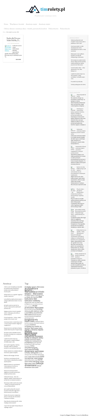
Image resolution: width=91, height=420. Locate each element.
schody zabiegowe (31, 353)
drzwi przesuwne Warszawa (34, 307)
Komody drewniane (29, 316)
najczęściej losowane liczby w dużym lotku (34, 337)
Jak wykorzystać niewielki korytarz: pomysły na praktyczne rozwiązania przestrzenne (13, 334)
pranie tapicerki (37, 342)
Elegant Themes (70, 415)
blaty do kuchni (32, 297)
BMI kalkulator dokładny (32, 300)
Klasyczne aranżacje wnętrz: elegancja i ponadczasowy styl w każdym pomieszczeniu (12, 372)
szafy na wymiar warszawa (34, 357)
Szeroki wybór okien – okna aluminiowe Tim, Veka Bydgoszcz (78, 69)
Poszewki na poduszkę (76, 81)
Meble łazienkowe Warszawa (31, 333)
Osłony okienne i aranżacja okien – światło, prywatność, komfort (25, 29)
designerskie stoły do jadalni (32, 302)
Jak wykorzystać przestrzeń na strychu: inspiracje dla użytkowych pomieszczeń (12, 307)
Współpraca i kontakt (17, 24)
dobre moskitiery (34, 304)
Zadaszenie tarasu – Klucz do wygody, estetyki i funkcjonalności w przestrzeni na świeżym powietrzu (13, 378)
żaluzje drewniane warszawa (33, 366)
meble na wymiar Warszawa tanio (34, 327)
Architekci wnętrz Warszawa (34, 287)
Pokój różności (53, 29)
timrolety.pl (16, 43)
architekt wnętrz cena (31, 295)
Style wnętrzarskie (34, 356)
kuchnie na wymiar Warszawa (32, 323)
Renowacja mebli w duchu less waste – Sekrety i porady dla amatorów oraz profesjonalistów (13, 384)
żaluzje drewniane (34, 364)
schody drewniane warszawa (34, 350)
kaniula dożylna (36, 314)
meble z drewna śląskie (34, 330)
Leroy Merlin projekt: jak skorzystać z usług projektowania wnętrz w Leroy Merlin (13, 301)
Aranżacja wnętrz (31, 24)
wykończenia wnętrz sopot (31, 360)
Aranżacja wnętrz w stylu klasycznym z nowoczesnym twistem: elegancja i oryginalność (13, 323)
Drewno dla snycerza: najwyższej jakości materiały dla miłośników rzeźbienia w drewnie (12, 397)
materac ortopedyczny (30, 325)
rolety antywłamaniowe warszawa (31, 347)
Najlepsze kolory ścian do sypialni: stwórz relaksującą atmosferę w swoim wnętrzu (12, 313)
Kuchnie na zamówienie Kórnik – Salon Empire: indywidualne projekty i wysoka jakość (13, 360)
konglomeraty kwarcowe (31, 320)
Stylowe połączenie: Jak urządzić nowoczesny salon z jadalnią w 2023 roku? (78, 41)
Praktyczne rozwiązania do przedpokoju (33, 341)
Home (6, 24)
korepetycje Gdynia (39, 321)
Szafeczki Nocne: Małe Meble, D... (13, 39)
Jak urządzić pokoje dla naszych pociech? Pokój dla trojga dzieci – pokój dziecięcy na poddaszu (78, 213)
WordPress (85, 415)
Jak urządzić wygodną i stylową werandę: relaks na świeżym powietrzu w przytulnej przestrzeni (12, 346)
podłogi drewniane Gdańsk (33, 339)
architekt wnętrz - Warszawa (34, 293)
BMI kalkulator (33, 298)
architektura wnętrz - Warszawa (31, 290)
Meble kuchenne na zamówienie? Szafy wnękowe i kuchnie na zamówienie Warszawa (12, 366)
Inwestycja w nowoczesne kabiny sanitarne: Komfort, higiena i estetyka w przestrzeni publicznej (77, 112)
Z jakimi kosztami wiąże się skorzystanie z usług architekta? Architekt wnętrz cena (12, 340)
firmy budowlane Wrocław (30, 309)
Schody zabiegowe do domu (78, 84)
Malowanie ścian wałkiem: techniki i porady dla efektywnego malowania (77, 55)
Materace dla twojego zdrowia (11, 355)
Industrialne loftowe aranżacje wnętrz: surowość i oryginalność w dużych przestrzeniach (78, 150)
